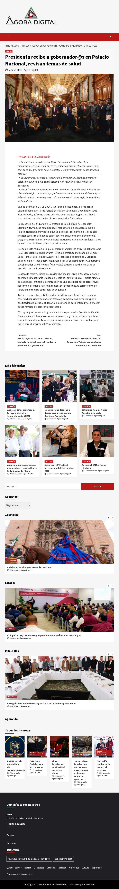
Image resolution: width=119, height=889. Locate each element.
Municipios (11, 697)
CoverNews (74, 884)
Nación (9, 51)
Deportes (78, 754)
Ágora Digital (31, 70)
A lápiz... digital (14, 754)
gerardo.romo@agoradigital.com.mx (25, 818)
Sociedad (62, 867)
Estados (10, 629)
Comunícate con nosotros (19, 874)
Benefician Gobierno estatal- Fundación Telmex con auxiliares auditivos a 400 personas (84, 340)
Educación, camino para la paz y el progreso (103, 766)
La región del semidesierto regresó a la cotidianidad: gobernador (41, 703)
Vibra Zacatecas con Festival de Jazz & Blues (58, 767)
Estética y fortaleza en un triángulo (36, 764)
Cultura (55, 754)
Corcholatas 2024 (63, 859)
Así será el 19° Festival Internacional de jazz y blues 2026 (59, 468)
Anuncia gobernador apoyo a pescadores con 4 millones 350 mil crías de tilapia (22, 468)
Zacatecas (11, 560)
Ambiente (74, 867)
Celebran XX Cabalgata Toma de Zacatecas (30, 567)
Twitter (10, 835)
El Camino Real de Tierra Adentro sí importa (94, 411)
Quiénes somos (14, 867)
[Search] (110, 37)
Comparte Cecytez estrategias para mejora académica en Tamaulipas (44, 635)
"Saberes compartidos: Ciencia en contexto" (29, 859)
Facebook (11, 843)
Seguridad (97, 867)
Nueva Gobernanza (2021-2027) (102, 753)
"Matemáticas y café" (36, 754)
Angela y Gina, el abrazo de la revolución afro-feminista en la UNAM (21, 412)
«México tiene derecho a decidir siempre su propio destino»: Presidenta (58, 412)
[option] (59, 548)
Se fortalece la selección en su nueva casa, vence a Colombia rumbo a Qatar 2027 (81, 770)
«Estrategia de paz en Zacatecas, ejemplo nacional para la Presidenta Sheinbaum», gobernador (37, 340)
